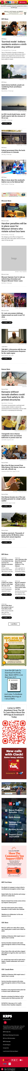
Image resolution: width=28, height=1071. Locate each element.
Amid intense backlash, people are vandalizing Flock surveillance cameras (12, 87)
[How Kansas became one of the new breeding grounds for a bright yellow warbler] (14, 484)
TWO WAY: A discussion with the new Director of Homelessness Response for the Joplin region (13, 351)
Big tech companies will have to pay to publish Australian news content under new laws (20, 586)
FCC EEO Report (6, 1044)
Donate (23, 2)
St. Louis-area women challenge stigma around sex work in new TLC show (13, 315)
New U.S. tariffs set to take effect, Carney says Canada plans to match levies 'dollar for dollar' (13, 929)
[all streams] (26, 1069)
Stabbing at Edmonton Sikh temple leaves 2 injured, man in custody (13, 936)
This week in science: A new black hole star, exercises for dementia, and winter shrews (7, 563)
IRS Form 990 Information (9, 1038)
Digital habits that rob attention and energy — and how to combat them (13, 895)
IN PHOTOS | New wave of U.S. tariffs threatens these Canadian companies (11, 1004)
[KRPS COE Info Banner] (14, 195)
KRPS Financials (6, 1041)
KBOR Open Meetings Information (11, 1035)
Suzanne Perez (4, 539)
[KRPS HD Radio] (14, 13)
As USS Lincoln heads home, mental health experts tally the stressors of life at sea (13, 116)
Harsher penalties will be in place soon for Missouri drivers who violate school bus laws (14, 227)
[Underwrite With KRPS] (14, 862)
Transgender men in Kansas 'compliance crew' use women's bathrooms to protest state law (11, 435)
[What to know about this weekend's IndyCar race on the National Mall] (14, 167)
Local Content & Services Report (10, 1051)
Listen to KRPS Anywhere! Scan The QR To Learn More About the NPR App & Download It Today (14, 712)
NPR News (4, 39)
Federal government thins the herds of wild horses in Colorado (13, 151)
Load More (14, 624)
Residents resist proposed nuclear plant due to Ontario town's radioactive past (13, 990)
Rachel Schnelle (4, 355)
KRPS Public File (6, 1031)
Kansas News (4, 389)
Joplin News (4, 346)
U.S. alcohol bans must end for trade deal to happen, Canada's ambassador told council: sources (13, 961)
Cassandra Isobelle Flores (6, 471)
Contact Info (6, 1048)
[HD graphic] (14, 649)
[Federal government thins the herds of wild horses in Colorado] (14, 137)
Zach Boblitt (3, 439)
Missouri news (5, 220)
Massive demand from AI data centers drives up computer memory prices (13, 901)
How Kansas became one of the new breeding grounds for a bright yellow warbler (13, 499)
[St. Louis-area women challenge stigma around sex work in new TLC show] (14, 300)
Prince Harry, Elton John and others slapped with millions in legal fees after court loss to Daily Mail (13, 952)
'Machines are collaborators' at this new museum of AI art (12, 915)
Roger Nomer (4, 403)
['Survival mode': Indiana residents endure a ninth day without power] (14, 28)
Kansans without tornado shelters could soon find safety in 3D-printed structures (13, 396)
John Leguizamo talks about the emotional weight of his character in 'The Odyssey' (21, 563)
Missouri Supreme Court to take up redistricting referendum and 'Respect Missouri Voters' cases (13, 279)
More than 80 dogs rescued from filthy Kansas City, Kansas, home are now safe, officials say (13, 467)
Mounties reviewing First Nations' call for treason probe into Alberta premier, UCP (12, 997)
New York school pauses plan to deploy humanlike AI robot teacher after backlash (12, 908)
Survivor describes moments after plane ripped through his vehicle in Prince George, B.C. (13, 944)
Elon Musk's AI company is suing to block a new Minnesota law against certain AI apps (13, 888)
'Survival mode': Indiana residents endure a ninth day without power (14, 44)
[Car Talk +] (14, 763)
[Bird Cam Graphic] (14, 685)
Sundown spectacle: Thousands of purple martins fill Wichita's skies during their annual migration (12, 535)
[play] (2, 1069)
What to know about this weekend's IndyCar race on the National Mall (13, 181)
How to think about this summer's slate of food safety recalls (7, 607)
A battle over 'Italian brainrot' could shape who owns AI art (7, 584)
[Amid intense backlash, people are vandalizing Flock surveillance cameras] (14, 72)
